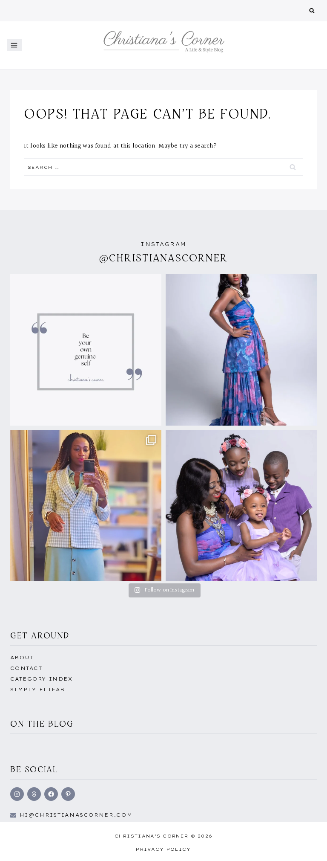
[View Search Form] (312, 11)
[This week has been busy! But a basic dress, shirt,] (85, 505)
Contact (26, 668)
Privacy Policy (163, 849)
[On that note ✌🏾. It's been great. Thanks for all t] (241, 350)
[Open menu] (14, 45)
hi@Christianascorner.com (76, 815)
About (22, 658)
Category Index (41, 679)
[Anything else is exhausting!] (85, 350)
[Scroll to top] (307, 845)
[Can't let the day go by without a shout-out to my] (241, 505)
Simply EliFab (37, 690)
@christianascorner (163, 257)
